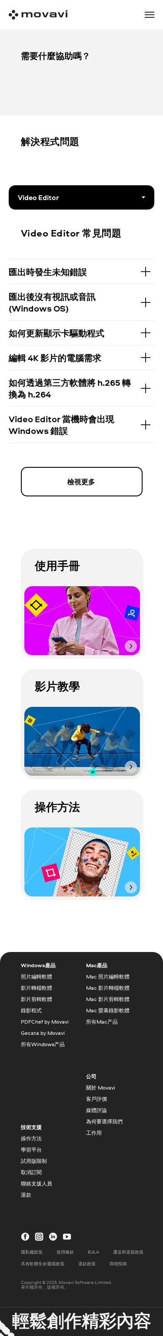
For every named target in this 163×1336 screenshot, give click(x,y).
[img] (82, 620)
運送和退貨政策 (128, 1252)
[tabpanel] (81, 225)
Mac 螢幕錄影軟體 (108, 1010)
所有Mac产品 (102, 1021)
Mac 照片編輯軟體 (108, 976)
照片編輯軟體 (36, 976)
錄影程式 (31, 1010)
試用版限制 (34, 1161)
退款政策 (87, 1264)
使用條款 (65, 1252)
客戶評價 (96, 1099)
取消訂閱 (31, 1172)
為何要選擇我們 (104, 1121)
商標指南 (118, 1264)
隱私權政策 (32, 1252)
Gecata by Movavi (43, 1033)
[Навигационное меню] (149, 15)
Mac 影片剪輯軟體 (108, 999)
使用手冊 (57, 565)
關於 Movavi (100, 1087)
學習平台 (31, 1149)
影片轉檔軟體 (36, 987)
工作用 (94, 1132)
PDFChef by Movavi (45, 1021)
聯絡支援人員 (36, 1183)
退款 (26, 1194)
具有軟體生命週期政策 (42, 1264)
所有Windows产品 (43, 1044)
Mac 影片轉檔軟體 (108, 987)
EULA (93, 1252)
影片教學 (57, 686)
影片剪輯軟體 (36, 999)
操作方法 (57, 806)
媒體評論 (96, 1110)
